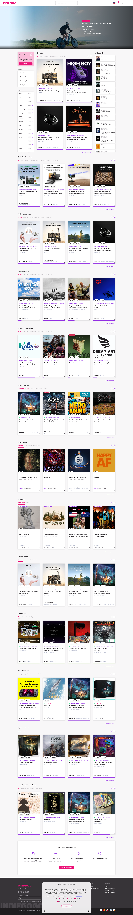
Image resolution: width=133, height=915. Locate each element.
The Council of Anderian (77, 648)
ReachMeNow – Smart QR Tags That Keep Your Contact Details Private (77, 479)
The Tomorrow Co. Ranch (52, 363)
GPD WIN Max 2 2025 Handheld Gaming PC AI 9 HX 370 (53, 193)
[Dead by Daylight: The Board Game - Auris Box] (54, 403)
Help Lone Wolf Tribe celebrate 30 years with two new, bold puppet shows (79, 307)
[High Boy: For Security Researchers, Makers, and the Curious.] (79, 72)
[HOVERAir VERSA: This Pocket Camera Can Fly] (29, 232)
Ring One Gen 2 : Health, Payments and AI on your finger (102, 250)
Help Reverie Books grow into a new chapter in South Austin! (28, 365)
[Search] (57, 3)
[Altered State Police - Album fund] (104, 289)
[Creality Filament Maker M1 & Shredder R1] (29, 175)
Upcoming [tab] (25, 217)
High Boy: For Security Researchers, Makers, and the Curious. (77, 93)
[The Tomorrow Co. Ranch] (54, 346)
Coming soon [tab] (21, 502)
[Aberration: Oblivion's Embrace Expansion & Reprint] (29, 403)
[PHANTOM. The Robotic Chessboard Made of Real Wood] (104, 175)
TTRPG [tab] (32, 388)
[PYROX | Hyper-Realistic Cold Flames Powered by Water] (79, 119)
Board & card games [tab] (23, 388)
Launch (25, 63)
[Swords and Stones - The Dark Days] (104, 403)
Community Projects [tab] (45, 160)
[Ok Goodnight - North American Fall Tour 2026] (54, 289)
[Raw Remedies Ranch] (54, 517)
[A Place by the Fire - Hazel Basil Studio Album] (29, 460)
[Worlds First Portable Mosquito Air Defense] (79, 175)
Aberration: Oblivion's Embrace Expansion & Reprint (26, 422)
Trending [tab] (20, 559)
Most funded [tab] (27, 559)
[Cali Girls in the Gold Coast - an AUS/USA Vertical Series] (79, 517)
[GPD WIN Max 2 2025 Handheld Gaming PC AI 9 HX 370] (54, 175)
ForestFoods (73, 363)
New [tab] (27, 502)
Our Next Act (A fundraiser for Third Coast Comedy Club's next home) (28, 307)
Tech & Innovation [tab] (44, 56)
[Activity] (118, 3)
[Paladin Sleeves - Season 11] (29, 632)
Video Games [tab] (38, 388)
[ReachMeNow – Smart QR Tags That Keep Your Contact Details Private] (79, 460)
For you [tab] (20, 217)
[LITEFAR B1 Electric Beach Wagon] (50, 72)
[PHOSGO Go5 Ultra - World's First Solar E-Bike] (79, 232)
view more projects (87, 152)
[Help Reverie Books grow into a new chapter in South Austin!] (29, 346)
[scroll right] (91, 56)
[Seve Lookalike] (29, 517)
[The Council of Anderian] (79, 632)
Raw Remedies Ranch (51, 534)
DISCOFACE (47, 477)
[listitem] (26, 94)
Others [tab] (45, 388)
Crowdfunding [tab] (33, 217)
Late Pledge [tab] (41, 217)
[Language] (114, 3)
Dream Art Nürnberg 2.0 (102, 363)
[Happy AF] (104, 460)
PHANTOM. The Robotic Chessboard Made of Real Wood (103, 193)
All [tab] (37, 56)
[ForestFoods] (79, 346)
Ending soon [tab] (49, 217)
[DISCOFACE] (54, 460)
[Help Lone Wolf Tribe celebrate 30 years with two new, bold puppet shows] (79, 289)
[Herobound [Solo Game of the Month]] (79, 403)
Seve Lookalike (24, 534)
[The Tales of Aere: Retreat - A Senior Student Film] (54, 632)
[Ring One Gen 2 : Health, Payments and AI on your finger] (50, 119)
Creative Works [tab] (54, 56)
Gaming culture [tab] (55, 160)
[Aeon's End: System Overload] (104, 632)
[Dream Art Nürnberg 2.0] (104, 346)
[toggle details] (63, 102)
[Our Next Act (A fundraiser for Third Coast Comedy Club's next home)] (29, 289)
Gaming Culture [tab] (63, 56)
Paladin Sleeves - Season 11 (28, 648)
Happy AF (97, 477)
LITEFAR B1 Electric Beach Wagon (49, 91)
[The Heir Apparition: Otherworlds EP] (104, 517)
